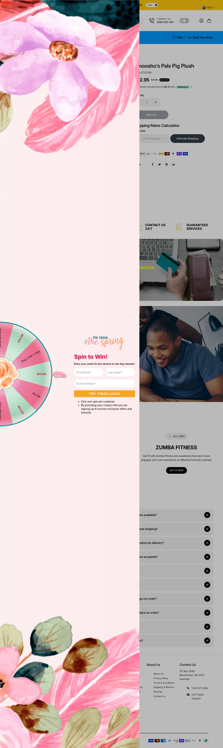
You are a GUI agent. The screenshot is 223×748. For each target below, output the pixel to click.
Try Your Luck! (104, 394)
